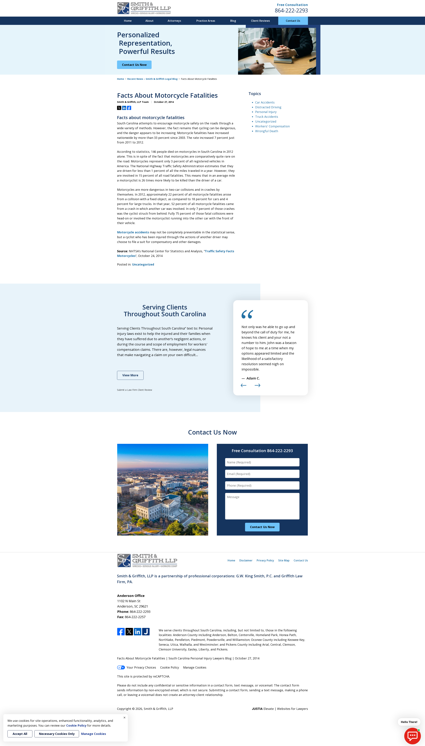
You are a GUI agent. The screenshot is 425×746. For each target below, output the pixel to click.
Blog (233, 21)
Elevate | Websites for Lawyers (280, 709)
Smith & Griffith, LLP (158, 709)
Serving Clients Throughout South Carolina (165, 310)
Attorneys (174, 21)
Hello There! (409, 722)
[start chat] (412, 736)
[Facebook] (121, 632)
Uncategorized (143, 264)
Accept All (20, 734)
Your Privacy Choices (141, 667)
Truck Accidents (266, 117)
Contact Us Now (134, 65)
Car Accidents (265, 102)
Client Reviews (260, 21)
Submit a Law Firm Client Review (134, 389)
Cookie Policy (169, 667)
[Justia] (146, 632)
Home (128, 21)
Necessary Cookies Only (57, 734)
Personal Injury (266, 112)
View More (130, 375)
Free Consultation (292, 4)
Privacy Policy (265, 560)
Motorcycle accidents (133, 232)
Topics (255, 93)
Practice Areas (205, 21)
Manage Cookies (194, 667)
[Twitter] (129, 632)
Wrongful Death (266, 131)
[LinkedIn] (137, 632)
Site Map (284, 560)
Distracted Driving (268, 107)
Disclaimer (246, 560)
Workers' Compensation (272, 126)
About (149, 21)
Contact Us (293, 21)
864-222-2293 (291, 10)
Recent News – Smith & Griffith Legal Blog (152, 78)
